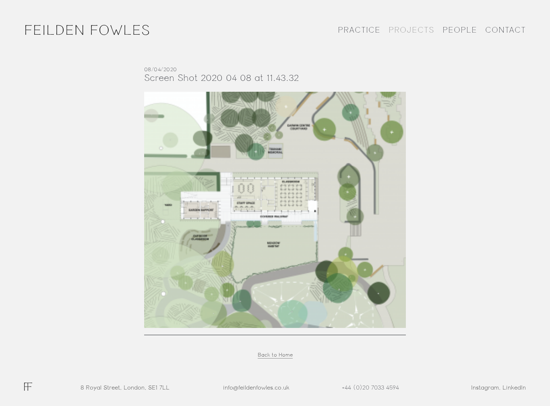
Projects (411, 30)
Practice (359, 30)
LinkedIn (514, 387)
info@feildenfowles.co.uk (256, 387)
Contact (505, 30)
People (459, 30)
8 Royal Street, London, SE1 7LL (125, 387)
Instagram (485, 387)
